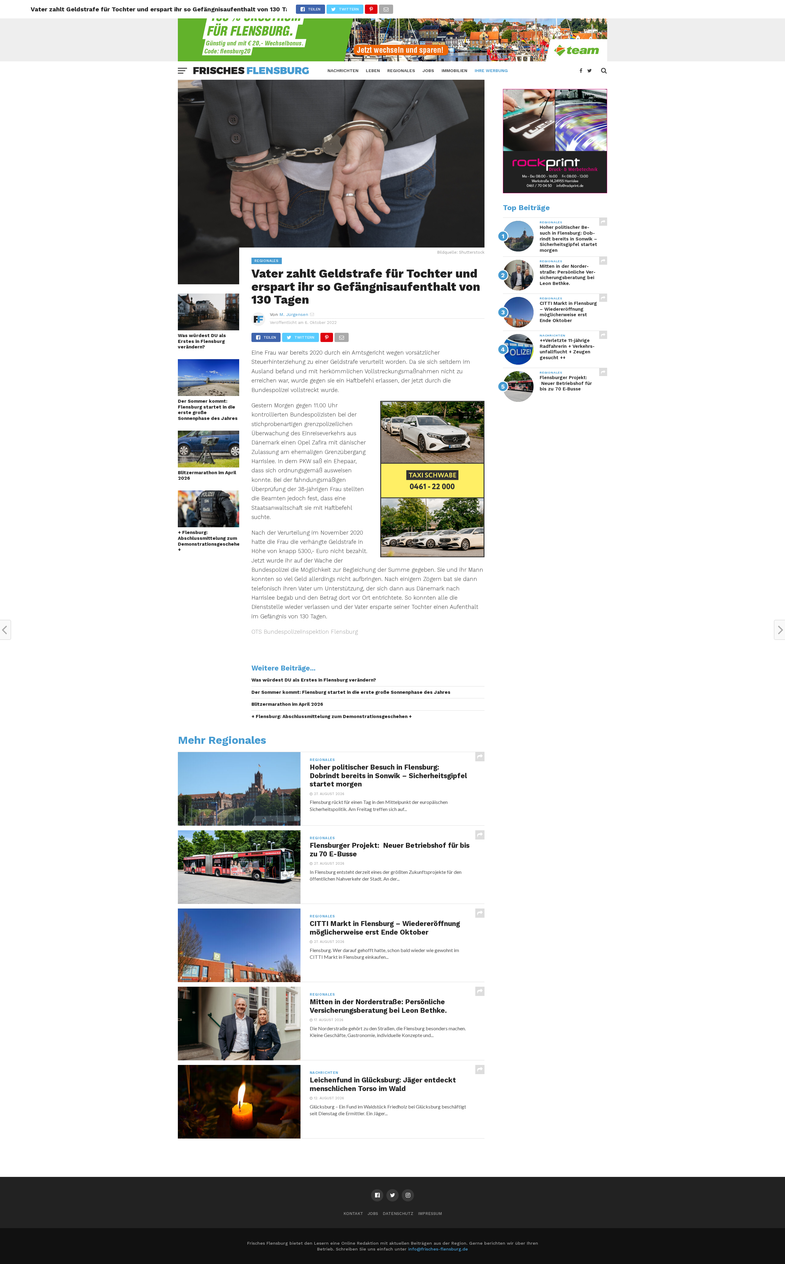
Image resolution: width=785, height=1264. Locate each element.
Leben (373, 70)
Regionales (401, 70)
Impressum (430, 1213)
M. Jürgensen (293, 314)
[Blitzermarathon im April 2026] (208, 465)
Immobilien (454, 70)
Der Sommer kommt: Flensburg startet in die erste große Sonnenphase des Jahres (208, 409)
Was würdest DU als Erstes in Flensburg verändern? (202, 341)
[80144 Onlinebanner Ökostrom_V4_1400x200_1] (392, 59)
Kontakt (353, 1213)
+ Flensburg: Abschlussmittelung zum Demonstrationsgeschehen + (208, 541)
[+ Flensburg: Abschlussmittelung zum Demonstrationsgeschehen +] (208, 525)
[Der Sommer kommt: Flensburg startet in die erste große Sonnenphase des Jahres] (208, 394)
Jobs (428, 70)
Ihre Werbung (491, 70)
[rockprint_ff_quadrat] (555, 191)
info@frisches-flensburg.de (438, 1249)
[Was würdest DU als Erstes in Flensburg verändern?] (208, 328)
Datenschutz (398, 1213)
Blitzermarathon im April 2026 (207, 475)
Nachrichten (342, 70)
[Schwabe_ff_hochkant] (432, 555)
